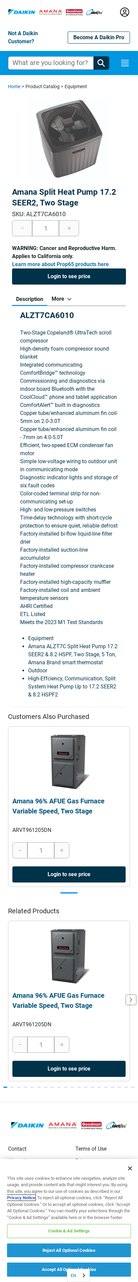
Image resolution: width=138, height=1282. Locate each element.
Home (14, 86)
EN (73, 1275)
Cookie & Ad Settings (69, 1230)
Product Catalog (42, 86)
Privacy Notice (21, 1197)
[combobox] (78, 1275)
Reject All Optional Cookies (69, 1250)
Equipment (76, 86)
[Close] (130, 1168)
